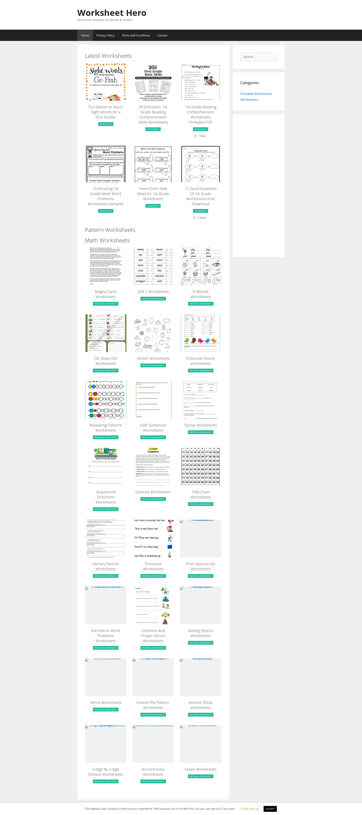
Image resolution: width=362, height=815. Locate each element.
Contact (162, 35)
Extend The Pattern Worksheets (153, 705)
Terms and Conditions (136, 35)
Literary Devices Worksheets (105, 566)
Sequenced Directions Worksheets (106, 497)
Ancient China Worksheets (200, 705)
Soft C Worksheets (153, 291)
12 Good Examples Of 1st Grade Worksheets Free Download (201, 196)
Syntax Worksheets (200, 425)
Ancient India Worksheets (153, 772)
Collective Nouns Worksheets (200, 361)
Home (85, 35)
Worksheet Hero (111, 12)
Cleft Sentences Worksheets (153, 428)
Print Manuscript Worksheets (200, 566)
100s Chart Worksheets (201, 494)
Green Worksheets (200, 769)
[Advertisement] (258, 187)
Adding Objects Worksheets (201, 633)
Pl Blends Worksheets (201, 294)
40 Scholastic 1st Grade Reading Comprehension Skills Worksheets (153, 114)
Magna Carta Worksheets (106, 294)
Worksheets (106, 124)
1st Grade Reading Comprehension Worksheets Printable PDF (200, 114)
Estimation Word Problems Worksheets (105, 635)
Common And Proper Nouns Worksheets (153, 635)
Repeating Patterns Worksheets (105, 428)
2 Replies (202, 217)
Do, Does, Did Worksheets (105, 361)
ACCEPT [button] (270, 808)
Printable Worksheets (105, 303)
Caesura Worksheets (153, 491)
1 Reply (202, 136)
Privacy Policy (105, 35)
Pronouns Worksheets (153, 566)
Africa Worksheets (105, 702)
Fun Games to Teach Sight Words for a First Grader (105, 112)
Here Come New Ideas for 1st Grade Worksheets (153, 193)
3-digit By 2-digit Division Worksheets (105, 772)
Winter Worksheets (153, 358)
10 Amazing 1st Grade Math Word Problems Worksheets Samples (105, 196)
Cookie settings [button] (249, 808)
